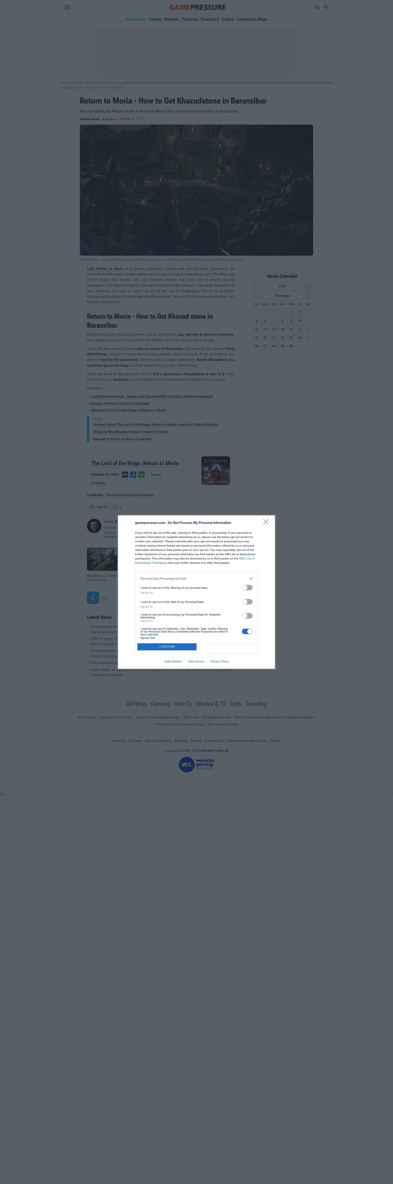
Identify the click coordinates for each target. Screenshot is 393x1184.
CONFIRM (167, 646)
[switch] (247, 587)
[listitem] (196, 578)
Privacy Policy (220, 661)
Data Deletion (173, 661)
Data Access (196, 661)
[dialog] (196, 592)
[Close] (267, 523)
